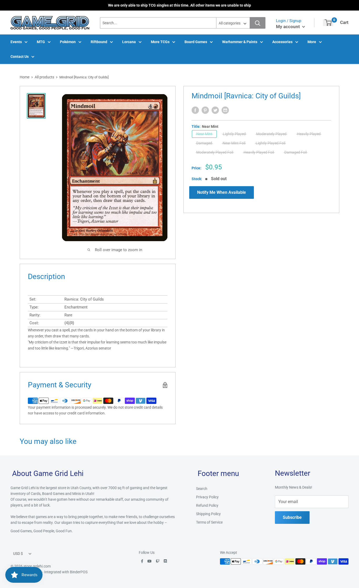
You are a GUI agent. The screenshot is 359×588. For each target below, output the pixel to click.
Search (201, 488)
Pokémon (68, 42)
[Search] (257, 23)
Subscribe (292, 517)
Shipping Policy (208, 514)
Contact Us (20, 56)
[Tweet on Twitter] (215, 110)
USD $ (18, 553)
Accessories (282, 42)
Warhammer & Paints (239, 42)
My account (288, 26)
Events (16, 42)
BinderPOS (79, 572)
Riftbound (99, 42)
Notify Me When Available (221, 192)
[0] (328, 22)
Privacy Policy (207, 497)
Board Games (195, 42)
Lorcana (129, 42)
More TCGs (160, 42)
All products (44, 77)
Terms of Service (209, 522)
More (311, 42)
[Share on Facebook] (195, 110)
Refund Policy (207, 505)
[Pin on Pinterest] (205, 110)
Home (24, 77)
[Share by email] (225, 110)
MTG (41, 42)
